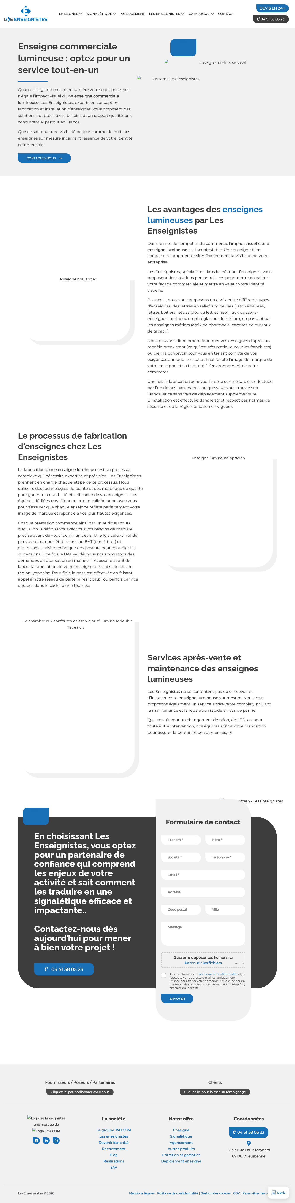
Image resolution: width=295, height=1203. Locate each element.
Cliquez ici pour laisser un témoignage (215, 1092)
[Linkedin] (46, 1140)
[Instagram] (56, 1140)
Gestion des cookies (216, 1193)
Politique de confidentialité (177, 1193)
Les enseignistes (113, 1136)
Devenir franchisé (114, 1143)
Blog (114, 1155)
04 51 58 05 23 (250, 1132)
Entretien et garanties (181, 1155)
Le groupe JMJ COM (114, 1130)
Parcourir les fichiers (203, 963)
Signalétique (181, 1136)
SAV (113, 1167)
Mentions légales (142, 1193)
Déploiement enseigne (181, 1161)
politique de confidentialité (218, 974)
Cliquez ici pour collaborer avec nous (80, 1092)
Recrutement (114, 1149)
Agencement (181, 1143)
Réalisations (113, 1161)
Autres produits (181, 1149)
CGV (236, 1193)
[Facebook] (36, 1140)
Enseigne (181, 1130)
